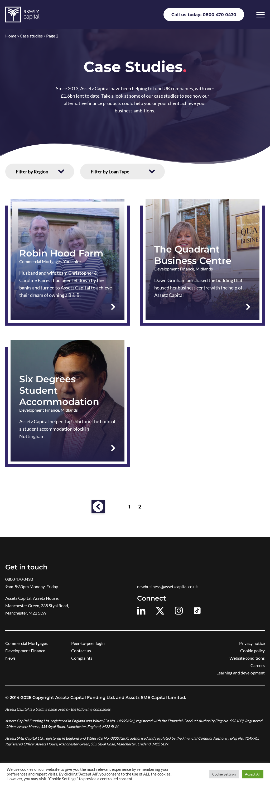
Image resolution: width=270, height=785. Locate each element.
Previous (98, 506)
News (10, 657)
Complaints (81, 657)
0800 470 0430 (19, 579)
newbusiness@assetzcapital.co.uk (167, 586)
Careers (257, 665)
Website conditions (247, 657)
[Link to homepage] (22, 14)
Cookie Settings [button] (224, 774)
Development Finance (25, 650)
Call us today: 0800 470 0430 (203, 14)
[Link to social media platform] (141, 611)
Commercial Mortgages (26, 643)
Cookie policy (252, 650)
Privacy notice (252, 643)
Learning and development (240, 672)
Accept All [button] (252, 774)
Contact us (81, 650)
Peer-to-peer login (88, 643)
